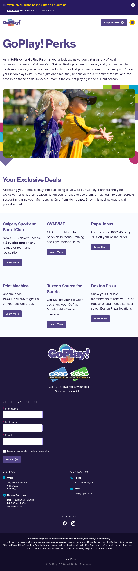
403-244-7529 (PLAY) (85, 482)
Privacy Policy (69, 559)
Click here (13, 10)
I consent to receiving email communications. (29, 451)
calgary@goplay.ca (83, 493)
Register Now (112, 22)
